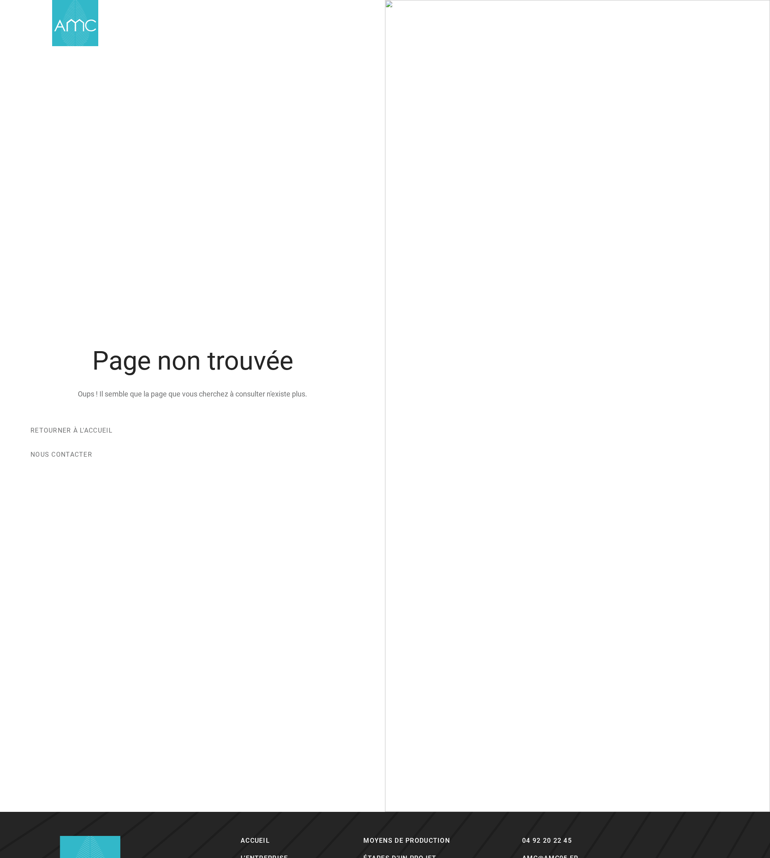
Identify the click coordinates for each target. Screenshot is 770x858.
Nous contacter (61, 454)
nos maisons (588, 23)
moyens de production (406, 840)
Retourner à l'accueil (71, 430)
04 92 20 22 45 (547, 840)
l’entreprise (534, 23)
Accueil (255, 840)
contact (637, 23)
